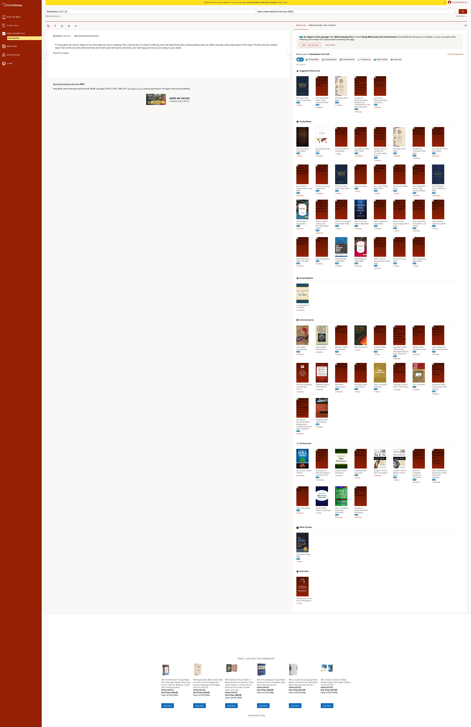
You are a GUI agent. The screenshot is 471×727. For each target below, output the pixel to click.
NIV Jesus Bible (360, 186)
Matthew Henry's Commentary (323, 386)
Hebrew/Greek (315, 25)
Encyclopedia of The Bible (302, 306)
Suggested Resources (309, 71)
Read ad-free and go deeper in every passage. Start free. (246, 2)
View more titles (256, 715)
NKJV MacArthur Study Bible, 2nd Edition (419, 223)
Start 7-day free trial (310, 45)
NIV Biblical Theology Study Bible (419, 151)
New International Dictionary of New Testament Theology (439, 474)
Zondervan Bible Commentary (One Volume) (439, 387)
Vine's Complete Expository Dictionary (341, 510)
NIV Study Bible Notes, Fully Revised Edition (322, 100)
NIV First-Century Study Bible (323, 187)
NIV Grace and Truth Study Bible (303, 99)
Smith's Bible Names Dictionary (323, 509)
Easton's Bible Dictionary (341, 472)
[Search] (463, 11)
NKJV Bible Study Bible (303, 555)
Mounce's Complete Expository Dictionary (417, 474)
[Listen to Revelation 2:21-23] (76, 26)
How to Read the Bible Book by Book (439, 348)
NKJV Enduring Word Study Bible (361, 222)
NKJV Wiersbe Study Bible (340, 260)
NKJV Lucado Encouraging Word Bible (401, 223)
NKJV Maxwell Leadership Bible (439, 222)
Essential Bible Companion (380, 348)
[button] (457, 2)
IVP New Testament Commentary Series (304, 387)
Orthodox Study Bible (399, 260)
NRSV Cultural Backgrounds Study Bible (382, 261)
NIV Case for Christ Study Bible (440, 150)
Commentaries (306, 320)
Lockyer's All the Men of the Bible (380, 472)
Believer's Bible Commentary (341, 348)
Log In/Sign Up (459, 2)
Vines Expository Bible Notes (419, 260)
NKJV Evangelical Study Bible (381, 222)
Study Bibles (305, 121)
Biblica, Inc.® (137, 88)
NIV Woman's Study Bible (301, 222)
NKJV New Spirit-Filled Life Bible (303, 260)
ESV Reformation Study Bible (342, 150)
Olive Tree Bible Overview (380, 386)
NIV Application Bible (341, 99)
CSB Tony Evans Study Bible (302, 150)
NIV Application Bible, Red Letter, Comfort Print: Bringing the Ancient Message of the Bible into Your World (208, 683)
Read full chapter (61, 52)
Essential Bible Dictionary (360, 472)
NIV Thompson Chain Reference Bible (439, 188)
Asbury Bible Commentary (321, 348)
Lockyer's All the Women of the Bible (399, 473)
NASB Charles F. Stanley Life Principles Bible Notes (380, 152)
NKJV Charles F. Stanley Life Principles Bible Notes (322, 224)
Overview (304, 571)
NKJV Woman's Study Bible (360, 260)
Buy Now (167, 705)
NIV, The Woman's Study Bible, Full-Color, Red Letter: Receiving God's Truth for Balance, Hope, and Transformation (175, 683)
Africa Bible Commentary (301, 348)
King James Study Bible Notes (361, 150)
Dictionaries (305, 443)
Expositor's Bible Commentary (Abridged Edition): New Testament (401, 350)
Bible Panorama (360, 347)
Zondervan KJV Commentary (322, 421)
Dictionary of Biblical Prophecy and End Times (323, 473)
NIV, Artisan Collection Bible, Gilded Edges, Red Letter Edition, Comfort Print (336, 682)
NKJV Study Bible (322, 259)
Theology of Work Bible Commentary (400, 386)
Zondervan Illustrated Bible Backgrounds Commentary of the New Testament (362, 102)
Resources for (312, 54)
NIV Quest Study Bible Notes (380, 187)
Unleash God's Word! (179, 101)
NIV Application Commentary (360, 386)
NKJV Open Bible (303, 508)
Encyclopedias (306, 278)
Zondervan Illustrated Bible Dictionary (380, 100)
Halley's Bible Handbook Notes (419, 348)
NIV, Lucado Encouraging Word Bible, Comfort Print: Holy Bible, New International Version (303, 682)
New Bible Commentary (340, 386)
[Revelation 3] (289, 54)
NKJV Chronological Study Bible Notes (343, 222)
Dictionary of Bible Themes (303, 472)
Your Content (329, 25)
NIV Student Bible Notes (400, 187)
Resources (301, 25)
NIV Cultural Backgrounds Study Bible (304, 188)
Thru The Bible (419, 385)
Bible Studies (305, 527)
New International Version (66, 84)
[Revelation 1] (46, 54)
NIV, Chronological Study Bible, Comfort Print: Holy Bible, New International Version (271, 682)
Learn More (330, 45)
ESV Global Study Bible (323, 150)
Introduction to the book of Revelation (304, 599)
